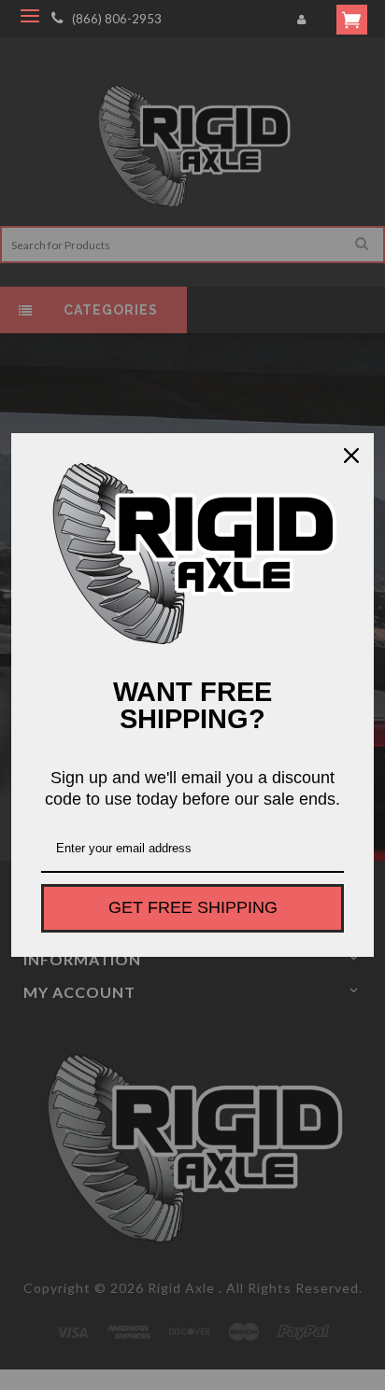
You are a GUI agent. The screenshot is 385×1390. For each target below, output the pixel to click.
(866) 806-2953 (117, 18)
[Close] (351, 455)
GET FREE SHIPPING (193, 907)
